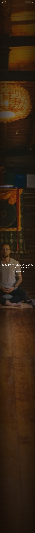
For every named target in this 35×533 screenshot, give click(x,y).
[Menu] (33, 2)
